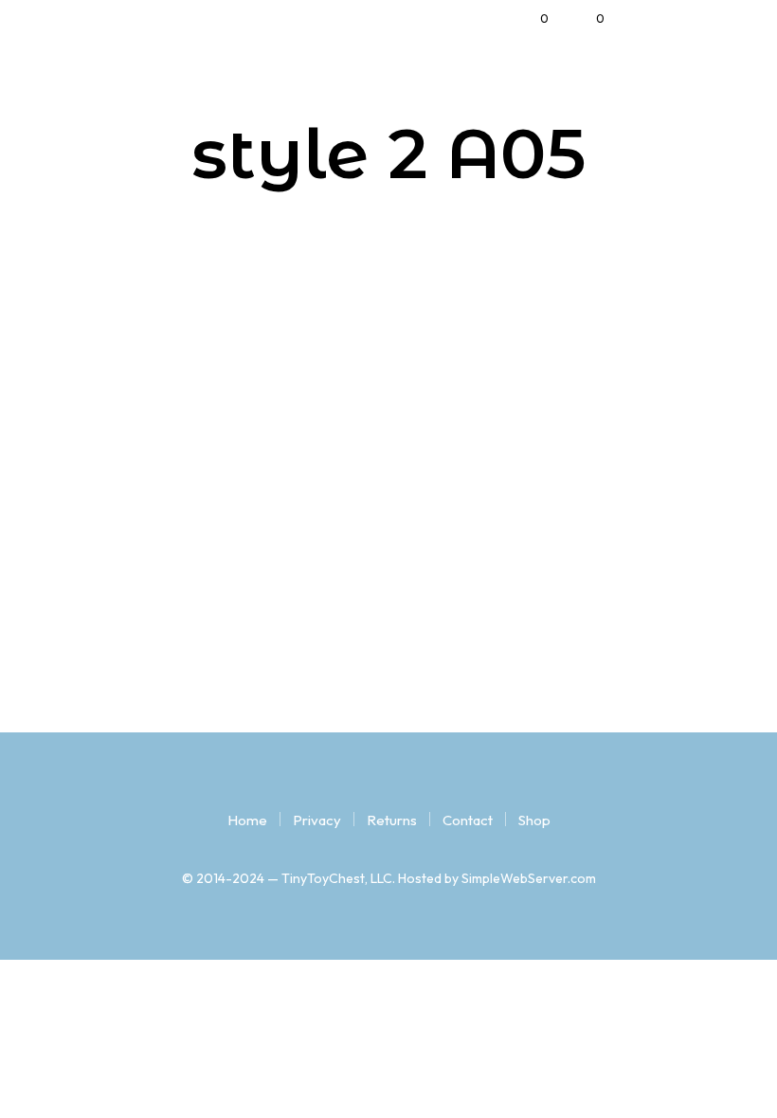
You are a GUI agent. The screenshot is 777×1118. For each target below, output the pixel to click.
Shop (534, 820)
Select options (119, 657)
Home (247, 820)
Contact (468, 820)
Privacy (317, 820)
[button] (532, 18)
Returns (392, 820)
